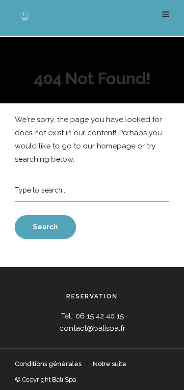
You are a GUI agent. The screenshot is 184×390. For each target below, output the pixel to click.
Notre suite (110, 363)
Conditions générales (49, 363)
